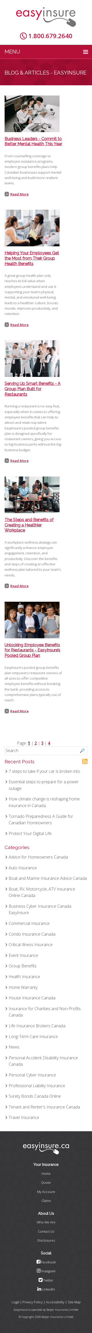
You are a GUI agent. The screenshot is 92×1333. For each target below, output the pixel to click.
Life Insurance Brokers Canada (37, 1026)
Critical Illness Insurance (31, 944)
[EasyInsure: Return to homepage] (46, 17)
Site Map (74, 1302)
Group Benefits (23, 966)
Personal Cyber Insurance (32, 1075)
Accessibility (55, 1302)
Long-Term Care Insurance (33, 1036)
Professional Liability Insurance (37, 1085)
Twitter (47, 1280)
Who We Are (46, 1222)
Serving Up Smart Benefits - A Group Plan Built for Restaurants (33, 389)
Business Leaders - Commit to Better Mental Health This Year (33, 141)
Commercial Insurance (29, 923)
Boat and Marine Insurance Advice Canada (48, 878)
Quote (46, 1182)
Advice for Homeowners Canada (38, 857)
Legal (15, 1302)
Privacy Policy (32, 1302)
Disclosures (46, 1240)
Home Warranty (23, 987)
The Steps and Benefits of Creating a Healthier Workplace (29, 525)
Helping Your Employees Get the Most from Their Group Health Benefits (32, 258)
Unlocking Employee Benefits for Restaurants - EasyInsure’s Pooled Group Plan (32, 650)
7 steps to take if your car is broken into (44, 771)
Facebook (48, 1262)
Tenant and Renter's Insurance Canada (44, 1107)
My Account (46, 1191)
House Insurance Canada (32, 998)
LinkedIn (48, 1289)
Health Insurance (24, 976)
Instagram (48, 1271)
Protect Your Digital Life (30, 833)
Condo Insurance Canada (32, 934)
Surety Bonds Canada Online (35, 1096)
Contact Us (46, 1231)
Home (46, 1173)
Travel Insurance (24, 1117)
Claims (46, 1200)
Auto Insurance (23, 868)
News (14, 1047)
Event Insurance (23, 955)
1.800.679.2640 (50, 35)
